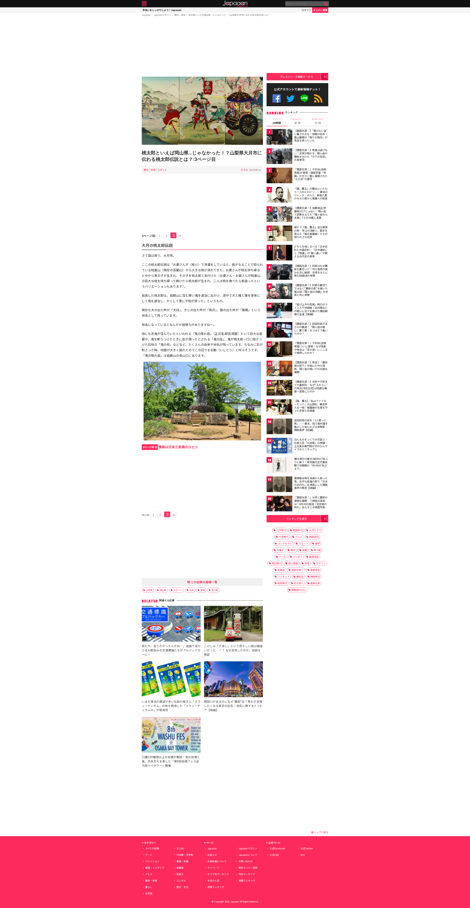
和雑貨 (180, 867)
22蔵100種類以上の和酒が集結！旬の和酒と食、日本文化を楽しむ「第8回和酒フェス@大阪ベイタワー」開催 (171, 761)
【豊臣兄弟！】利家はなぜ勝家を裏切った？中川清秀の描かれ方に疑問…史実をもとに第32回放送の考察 (311, 271)
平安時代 (283, 537)
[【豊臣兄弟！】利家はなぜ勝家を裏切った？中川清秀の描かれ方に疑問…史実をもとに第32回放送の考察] (279, 272)
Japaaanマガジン (162, 14)
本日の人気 (213, 880)
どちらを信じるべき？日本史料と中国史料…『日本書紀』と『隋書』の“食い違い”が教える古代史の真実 (311, 251)
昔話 (202, 589)
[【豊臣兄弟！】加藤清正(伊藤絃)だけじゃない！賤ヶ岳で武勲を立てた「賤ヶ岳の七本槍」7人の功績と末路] (279, 214)
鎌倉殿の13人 (299, 589)
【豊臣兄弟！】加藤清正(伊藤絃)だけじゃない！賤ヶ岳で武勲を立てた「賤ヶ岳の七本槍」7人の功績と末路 (311, 213)
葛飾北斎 (315, 583)
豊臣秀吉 (315, 570)
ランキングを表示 (296, 519)
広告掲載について (217, 861)
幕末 (293, 550)
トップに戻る (320, 832)
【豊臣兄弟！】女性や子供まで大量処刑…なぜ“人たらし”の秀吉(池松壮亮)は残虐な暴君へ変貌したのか (311, 386)
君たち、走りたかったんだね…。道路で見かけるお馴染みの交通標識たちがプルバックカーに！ (171, 650)
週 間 (297, 121)
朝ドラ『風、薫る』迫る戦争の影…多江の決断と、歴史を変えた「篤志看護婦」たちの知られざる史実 (311, 232)
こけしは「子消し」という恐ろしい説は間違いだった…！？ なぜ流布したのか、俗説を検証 (233, 650)
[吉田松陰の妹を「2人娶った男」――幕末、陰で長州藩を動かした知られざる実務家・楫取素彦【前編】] (279, 427)
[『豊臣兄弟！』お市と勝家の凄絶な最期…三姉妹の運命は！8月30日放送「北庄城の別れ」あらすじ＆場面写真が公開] (279, 504)
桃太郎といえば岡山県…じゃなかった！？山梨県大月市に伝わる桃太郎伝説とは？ (229, 14)
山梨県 (149, 589)
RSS (318, 98)
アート (148, 855)
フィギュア (284, 576)
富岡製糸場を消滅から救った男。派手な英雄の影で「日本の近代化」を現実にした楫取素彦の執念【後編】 (311, 483)
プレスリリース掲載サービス (296, 76)
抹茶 (307, 563)
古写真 (148, 893)
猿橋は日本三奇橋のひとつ (170, 446)
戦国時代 (297, 530)
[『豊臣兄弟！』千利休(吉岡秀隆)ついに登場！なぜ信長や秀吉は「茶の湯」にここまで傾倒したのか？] (279, 349)
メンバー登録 (320, 10)
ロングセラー (285, 543)
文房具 (281, 570)
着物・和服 (182, 861)
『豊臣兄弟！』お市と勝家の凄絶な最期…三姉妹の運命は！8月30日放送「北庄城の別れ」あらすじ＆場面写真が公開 (311, 503)
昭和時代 (282, 583)
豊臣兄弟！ (297, 570)
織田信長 (314, 556)
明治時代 (276, 563)
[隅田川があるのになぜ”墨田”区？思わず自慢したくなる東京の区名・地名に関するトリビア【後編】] (233, 679)
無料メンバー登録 (248, 867)
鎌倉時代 (315, 576)
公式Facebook (276, 98)
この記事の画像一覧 (203, 582)
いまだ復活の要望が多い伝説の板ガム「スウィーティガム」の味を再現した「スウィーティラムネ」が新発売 (171, 705)
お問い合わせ (245, 861)
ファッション (152, 861)
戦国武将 (314, 537)
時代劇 (317, 550)
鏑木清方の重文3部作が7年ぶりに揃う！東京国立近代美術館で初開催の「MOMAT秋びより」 (311, 464)
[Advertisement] (202, 47)
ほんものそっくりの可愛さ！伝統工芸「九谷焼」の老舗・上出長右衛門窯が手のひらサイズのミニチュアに (311, 444)
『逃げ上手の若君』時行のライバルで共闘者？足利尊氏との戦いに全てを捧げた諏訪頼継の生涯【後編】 (311, 309)
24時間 (276, 121)
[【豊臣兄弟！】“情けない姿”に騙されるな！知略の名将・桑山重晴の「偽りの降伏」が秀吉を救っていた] (279, 137)
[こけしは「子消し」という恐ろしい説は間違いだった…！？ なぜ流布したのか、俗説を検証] (233, 624)
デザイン (321, 563)
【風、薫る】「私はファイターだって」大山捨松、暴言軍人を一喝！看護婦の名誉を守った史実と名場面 (311, 406)
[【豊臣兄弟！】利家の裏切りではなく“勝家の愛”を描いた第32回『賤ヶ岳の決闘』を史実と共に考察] (279, 291)
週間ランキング (246, 880)
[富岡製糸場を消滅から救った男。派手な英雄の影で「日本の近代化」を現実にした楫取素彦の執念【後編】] (279, 484)
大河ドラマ (315, 530)
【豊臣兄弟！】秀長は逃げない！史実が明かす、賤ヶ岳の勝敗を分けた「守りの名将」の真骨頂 (311, 155)
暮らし (148, 887)
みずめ (244, 169)
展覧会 (299, 576)
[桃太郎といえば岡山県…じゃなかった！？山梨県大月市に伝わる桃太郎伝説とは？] (202, 111)
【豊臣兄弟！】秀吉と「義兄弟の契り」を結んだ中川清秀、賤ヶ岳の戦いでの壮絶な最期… (311, 367)
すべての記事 (152, 848)
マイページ (213, 867)
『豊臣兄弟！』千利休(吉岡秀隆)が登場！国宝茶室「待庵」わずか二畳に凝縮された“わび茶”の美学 (311, 174)
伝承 (191, 589)
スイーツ (303, 543)
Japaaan (235, 4)
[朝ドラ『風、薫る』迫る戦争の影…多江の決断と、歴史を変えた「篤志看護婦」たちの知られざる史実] (279, 234)
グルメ (148, 874)
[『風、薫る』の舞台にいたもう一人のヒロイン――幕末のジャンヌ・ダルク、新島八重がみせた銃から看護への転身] (279, 195)
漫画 (304, 550)
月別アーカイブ (246, 874)
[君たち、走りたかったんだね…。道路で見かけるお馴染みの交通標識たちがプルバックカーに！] (171, 624)
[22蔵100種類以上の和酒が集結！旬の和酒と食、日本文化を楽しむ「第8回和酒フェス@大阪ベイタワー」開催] (171, 735)
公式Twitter (290, 98)
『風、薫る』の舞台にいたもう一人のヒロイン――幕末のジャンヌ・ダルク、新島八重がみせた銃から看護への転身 (311, 193)
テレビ (282, 556)
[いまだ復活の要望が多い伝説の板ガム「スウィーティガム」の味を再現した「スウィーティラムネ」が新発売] (171, 679)
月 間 (318, 121)
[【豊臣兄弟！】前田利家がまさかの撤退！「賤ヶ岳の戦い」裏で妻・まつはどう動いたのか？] (279, 330)
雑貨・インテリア (154, 867)
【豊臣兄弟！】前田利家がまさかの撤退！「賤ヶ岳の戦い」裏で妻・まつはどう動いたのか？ (311, 328)
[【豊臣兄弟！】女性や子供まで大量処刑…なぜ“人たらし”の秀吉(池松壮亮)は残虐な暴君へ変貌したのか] (279, 388)
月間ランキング (215, 887)
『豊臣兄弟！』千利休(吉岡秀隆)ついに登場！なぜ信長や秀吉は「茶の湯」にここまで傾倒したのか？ (311, 348)
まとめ (180, 848)
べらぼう (297, 556)
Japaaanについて (247, 855)
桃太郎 (215, 589)
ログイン (306, 10)
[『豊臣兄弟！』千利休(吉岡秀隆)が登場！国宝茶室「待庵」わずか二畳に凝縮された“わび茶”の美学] (279, 176)
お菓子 (280, 550)
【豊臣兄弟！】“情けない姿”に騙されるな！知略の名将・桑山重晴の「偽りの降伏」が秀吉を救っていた (311, 135)
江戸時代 (281, 530)
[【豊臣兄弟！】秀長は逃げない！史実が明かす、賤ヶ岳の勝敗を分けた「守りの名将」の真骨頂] (279, 156)
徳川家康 (293, 563)
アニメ (298, 537)
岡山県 (163, 589)
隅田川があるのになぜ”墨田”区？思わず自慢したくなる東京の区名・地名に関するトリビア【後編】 (233, 705)
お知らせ (212, 855)
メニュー (144, 3)
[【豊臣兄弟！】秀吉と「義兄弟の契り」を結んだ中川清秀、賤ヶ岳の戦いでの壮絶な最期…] (279, 369)
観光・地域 (179, 14)
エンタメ (181, 880)
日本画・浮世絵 (184, 855)
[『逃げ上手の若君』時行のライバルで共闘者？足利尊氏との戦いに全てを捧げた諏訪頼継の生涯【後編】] (279, 311)
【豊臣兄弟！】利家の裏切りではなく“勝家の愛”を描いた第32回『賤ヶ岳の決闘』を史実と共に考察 (311, 290)
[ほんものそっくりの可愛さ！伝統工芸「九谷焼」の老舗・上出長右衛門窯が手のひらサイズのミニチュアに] (279, 446)
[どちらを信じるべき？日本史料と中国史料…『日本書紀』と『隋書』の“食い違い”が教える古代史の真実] (279, 253)
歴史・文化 (182, 887)
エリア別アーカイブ (218, 874)
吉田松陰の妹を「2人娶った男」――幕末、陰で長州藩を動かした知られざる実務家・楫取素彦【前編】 (311, 425)
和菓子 (180, 874)
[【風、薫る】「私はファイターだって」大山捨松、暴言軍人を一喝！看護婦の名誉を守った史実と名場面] (279, 407)
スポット (162, 169)
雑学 (317, 543)
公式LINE (304, 98)
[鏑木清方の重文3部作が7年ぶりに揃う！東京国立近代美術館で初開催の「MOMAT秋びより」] (279, 465)
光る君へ (298, 583)
